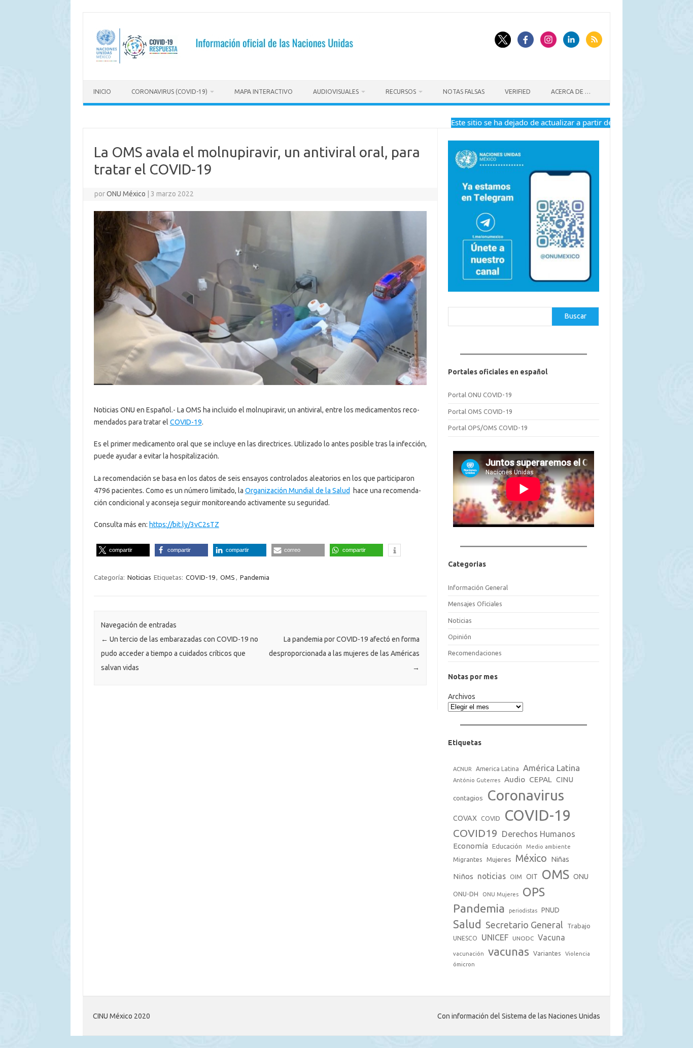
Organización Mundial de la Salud (297, 490)
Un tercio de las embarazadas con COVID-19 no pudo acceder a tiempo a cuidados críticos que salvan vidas (179, 653)
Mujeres (499, 859)
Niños (463, 876)
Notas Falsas (463, 91)
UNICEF (494, 937)
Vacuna (551, 937)
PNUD (550, 910)
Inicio (102, 91)
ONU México (126, 194)
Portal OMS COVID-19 (480, 411)
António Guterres (476, 780)
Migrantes (467, 859)
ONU (580, 876)
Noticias (139, 577)
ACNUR (462, 769)
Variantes (547, 953)
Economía (470, 846)
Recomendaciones (475, 652)
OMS (227, 577)
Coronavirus (525, 795)
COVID (490, 818)
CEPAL (540, 779)
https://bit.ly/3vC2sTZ (184, 524)
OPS (534, 891)
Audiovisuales (336, 91)
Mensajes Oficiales (475, 603)
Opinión (459, 636)
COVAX (465, 818)
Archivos (461, 696)
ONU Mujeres (500, 894)
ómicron (464, 964)
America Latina (497, 768)
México (531, 858)
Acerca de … (571, 91)
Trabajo (579, 925)
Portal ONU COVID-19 (480, 394)
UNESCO (465, 938)
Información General (478, 587)
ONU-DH (465, 893)
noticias (491, 876)
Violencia (577, 954)
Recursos (401, 91)
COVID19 (475, 833)
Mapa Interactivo (263, 91)
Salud (467, 924)
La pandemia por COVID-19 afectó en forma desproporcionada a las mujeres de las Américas (344, 653)
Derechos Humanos (538, 834)
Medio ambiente (548, 847)
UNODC (523, 938)
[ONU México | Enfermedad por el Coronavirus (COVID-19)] (228, 63)
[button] (123, 550)
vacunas (508, 951)
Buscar (575, 316)
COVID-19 (186, 422)
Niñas (560, 859)
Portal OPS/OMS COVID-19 (488, 427)
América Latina (551, 768)
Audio (514, 779)
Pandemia (254, 577)
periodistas (523, 910)
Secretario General (524, 925)
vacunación (468, 954)
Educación (507, 846)
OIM (516, 877)
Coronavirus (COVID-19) (169, 91)
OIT (532, 876)
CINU (564, 779)
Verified (518, 91)
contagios (468, 798)
